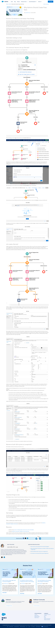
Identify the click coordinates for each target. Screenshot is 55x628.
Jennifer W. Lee (12, 547)
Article (10, 4)
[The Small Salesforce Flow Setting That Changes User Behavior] (45, 573)
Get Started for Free (9, 605)
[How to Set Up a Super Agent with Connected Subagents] (10, 573)
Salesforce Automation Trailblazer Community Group (20, 531)
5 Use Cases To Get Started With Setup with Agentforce (39, 553)
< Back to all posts (46, 4)
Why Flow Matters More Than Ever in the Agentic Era (39, 551)
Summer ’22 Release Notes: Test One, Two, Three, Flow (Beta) (24, 529)
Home (7, 4)
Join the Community (37, 605)
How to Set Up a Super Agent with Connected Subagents (40, 546)
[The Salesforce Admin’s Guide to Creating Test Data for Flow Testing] (27, 573)
